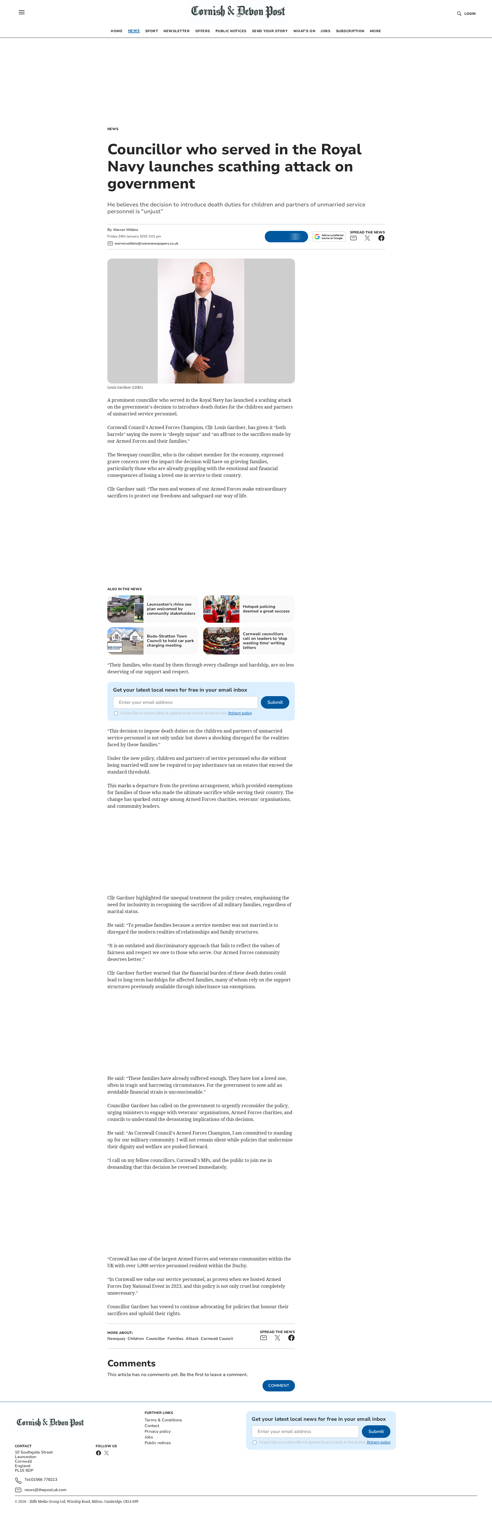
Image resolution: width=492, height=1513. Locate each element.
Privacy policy (158, 1431)
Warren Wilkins (125, 229)
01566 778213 (44, 1479)
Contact (152, 1425)
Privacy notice (240, 713)
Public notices (158, 1443)
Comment (278, 1385)
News (112, 129)
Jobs (149, 1437)
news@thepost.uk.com (45, 1490)
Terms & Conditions (163, 1420)
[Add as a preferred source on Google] (329, 236)
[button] (21, 12)
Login (469, 14)
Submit (275, 702)
